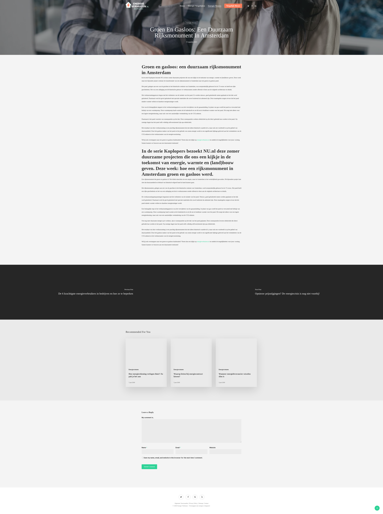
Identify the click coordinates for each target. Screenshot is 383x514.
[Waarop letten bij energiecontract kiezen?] (191, 362)
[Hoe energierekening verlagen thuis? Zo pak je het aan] (146, 362)
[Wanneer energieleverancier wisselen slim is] (236, 362)
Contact (206, 503)
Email (178, 448)
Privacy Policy (193, 503)
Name (144, 448)
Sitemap (200, 503)
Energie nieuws (191, 23)
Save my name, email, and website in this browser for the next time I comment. (173, 458)
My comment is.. (148, 418)
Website (212, 448)
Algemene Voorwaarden (181, 503)
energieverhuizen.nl (203, 140)
